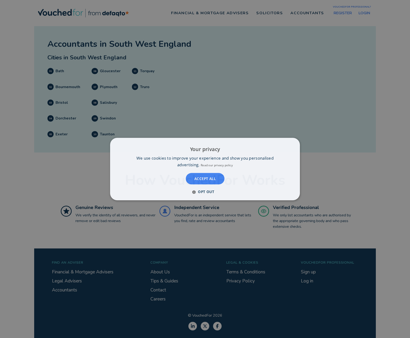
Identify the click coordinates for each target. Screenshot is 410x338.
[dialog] (205, 169)
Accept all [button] (205, 178)
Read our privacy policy (217, 165)
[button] (205, 191)
